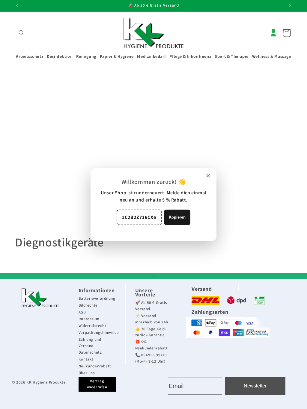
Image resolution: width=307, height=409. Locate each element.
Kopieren (177, 217)
